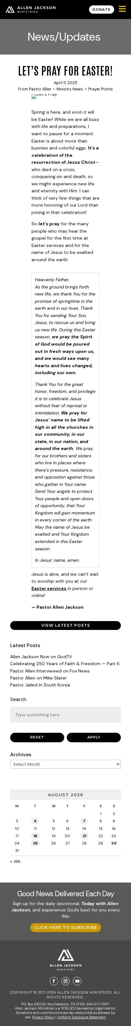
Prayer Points (100, 89)
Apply (93, 737)
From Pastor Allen (34, 89)
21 (84, 835)
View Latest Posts (65, 625)
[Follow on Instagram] (65, 981)
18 (35, 835)
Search (18, 699)
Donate (102, 9)
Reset (37, 737)
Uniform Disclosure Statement (81, 1017)
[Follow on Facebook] (54, 981)
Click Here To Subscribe (65, 927)
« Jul (15, 861)
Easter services (48, 588)
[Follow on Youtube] (77, 981)
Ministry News (70, 89)
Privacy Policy (43, 1017)
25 (35, 843)
